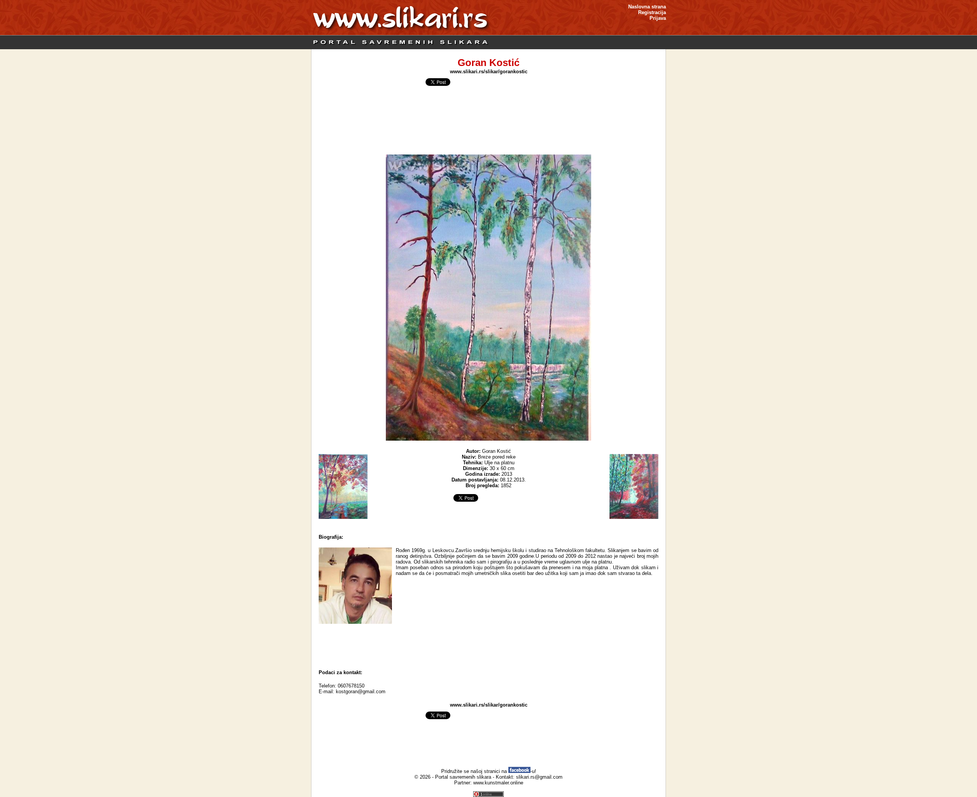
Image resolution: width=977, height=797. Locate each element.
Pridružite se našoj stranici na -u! (488, 771)
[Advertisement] (488, 645)
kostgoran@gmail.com (360, 691)
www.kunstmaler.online (498, 783)
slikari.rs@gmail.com (539, 777)
